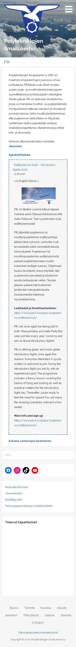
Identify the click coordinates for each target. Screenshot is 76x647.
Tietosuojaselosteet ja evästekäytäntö (28, 505)
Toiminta (29, 607)
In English (38, 622)
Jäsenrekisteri (13, 493)
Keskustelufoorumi (16, 487)
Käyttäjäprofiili (13, 499)
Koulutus (45, 607)
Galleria (49, 615)
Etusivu (14, 607)
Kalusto (61, 607)
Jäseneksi (15, 146)
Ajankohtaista (19, 155)
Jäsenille (65, 615)
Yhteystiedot (31, 615)
